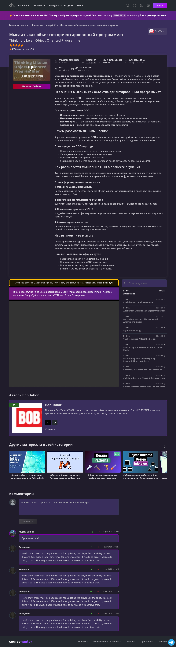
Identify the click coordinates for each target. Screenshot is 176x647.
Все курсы (54, 5)
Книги (80, 5)
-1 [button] (98, 547)
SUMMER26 (119, 15)
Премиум (108, 282)
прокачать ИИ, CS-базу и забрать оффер (54, 15)
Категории (23, 5)
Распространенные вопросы (106, 641)
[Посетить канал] (171, 642)
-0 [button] (99, 532)
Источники (39, 5)
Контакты (83, 641)
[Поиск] (127, 5)
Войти (160, 5)
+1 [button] (91, 547)
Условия (162, 641)
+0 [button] (92, 532)
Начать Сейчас (32, 86)
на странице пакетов (154, 15)
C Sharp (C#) (91, 62)
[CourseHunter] (12, 5)
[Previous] (160, 446)
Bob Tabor (53, 405)
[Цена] (148, 5)
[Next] (165, 446)
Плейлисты (130, 641)
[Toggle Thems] (141, 5)
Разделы (68, 5)
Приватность (147, 641)
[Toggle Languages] (134, 5)
